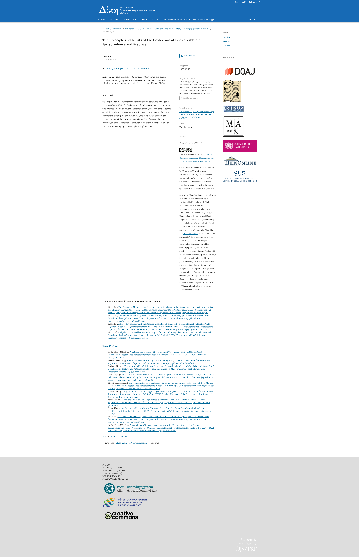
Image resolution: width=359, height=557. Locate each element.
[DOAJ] (240, 76)
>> (126, 436)
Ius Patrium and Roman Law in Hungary (140, 408)
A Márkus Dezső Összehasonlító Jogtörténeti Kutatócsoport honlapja (183, 19)
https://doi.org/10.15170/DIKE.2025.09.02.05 (128, 68)
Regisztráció (240, 2)
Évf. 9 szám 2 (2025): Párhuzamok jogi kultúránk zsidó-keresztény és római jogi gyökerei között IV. (167, 29)
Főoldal (105, 29)
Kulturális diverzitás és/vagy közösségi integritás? (150, 360)
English (226, 37)
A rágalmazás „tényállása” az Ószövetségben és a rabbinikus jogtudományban (153, 332)
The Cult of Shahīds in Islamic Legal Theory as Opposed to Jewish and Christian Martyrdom (163, 374)
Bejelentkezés (255, 2)
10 (122, 436)
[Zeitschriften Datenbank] (240, 151)
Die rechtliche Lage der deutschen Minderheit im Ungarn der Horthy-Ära (163, 383)
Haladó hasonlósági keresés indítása (131, 443)
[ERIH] (233, 112)
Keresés (255, 19)
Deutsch (226, 45)
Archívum (114, 19)
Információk (129, 19)
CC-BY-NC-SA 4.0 (190, 233)
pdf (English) (189, 55)
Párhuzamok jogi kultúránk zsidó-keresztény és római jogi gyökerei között (158, 366)
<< (103, 436)
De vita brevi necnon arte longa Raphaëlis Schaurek (145, 399)
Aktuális (101, 19)
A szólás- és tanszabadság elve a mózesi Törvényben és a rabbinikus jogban (152, 315)
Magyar (226, 41)
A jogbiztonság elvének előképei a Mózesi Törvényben (155, 352)
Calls (143, 19)
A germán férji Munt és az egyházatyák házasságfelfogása (150, 391)
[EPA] (232, 101)
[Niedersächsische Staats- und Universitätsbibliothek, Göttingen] (240, 181)
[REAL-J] (233, 136)
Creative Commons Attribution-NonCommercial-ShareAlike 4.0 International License (197, 158)
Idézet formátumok (189, 98)
